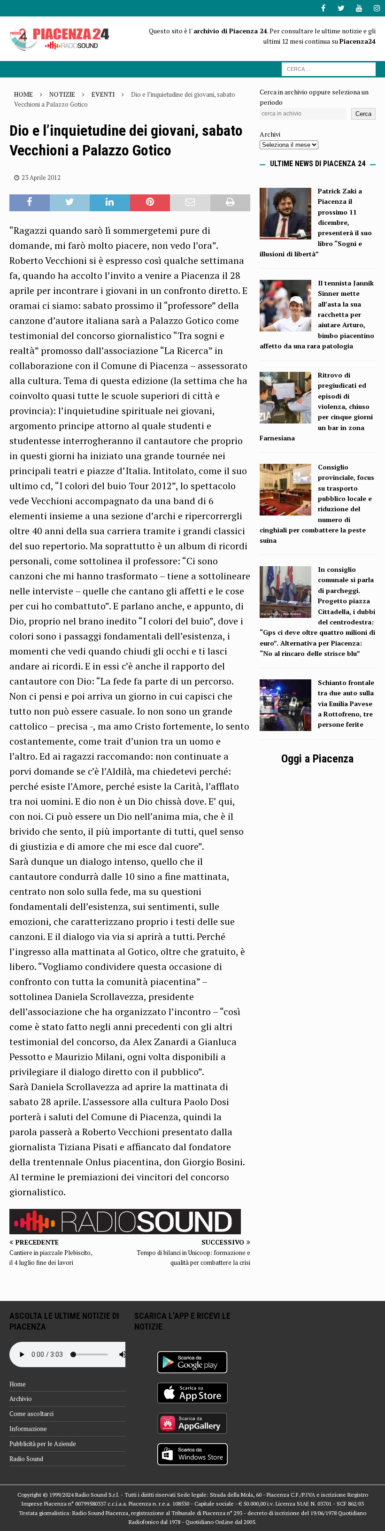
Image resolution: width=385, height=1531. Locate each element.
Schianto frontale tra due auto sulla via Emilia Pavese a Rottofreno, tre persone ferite (346, 703)
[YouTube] (359, 8)
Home (17, 1384)
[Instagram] (377, 8)
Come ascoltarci (31, 1413)
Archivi (270, 134)
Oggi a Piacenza (317, 758)
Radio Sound (26, 1458)
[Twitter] (341, 8)
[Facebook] (323, 8)
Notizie (62, 94)
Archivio (20, 1398)
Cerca (363, 113)
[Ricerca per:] (329, 68)
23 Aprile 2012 (41, 177)
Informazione (28, 1428)
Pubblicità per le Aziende (42, 1443)
